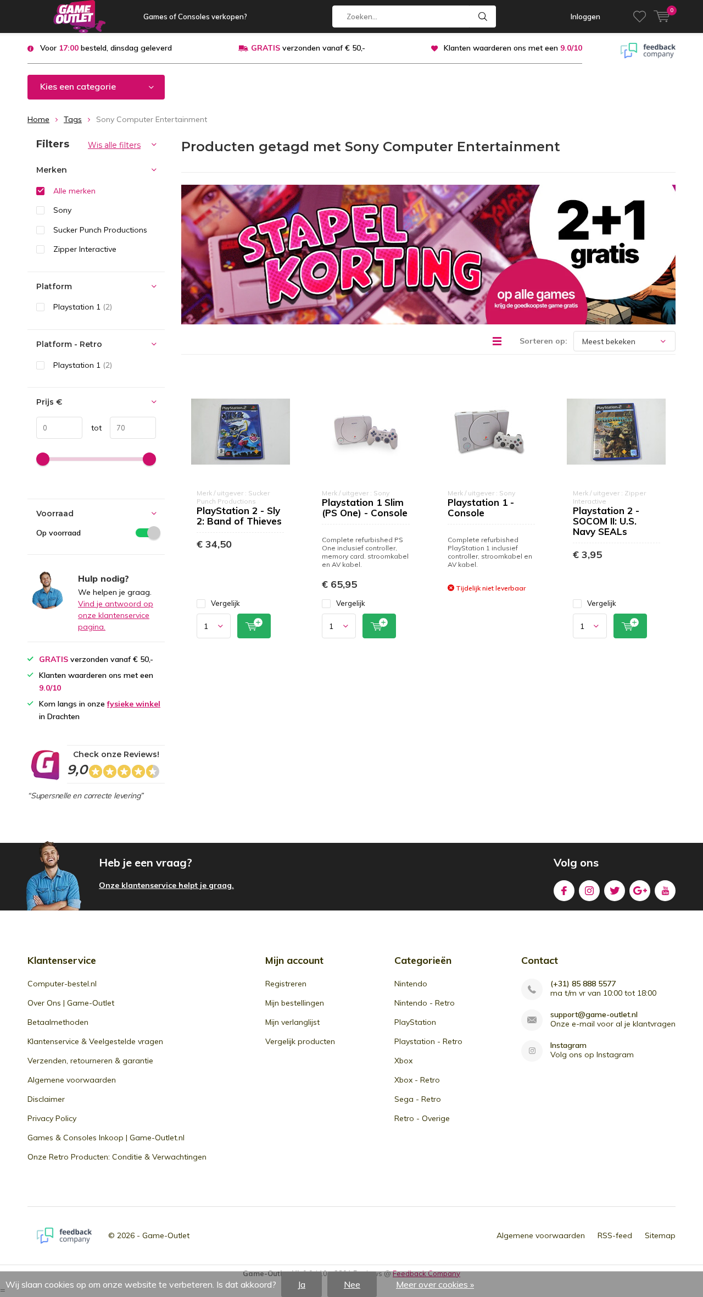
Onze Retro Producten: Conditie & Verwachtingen (117, 1157)
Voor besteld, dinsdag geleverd (106, 48)
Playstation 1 (82, 307)
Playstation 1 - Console (481, 507)
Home (38, 119)
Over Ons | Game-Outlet (70, 1003)
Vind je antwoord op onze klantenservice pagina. (115, 615)
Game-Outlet (165, 1235)
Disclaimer (46, 1099)
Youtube (665, 890)
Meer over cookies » (435, 1284)
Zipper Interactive (84, 249)
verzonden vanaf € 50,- (308, 48)
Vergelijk (225, 603)
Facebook (564, 890)
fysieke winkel (133, 704)
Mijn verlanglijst (292, 1022)
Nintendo (410, 984)
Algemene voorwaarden (71, 1080)
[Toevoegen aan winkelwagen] (254, 626)
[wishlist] (639, 16)
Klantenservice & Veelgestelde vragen (95, 1041)
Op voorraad (58, 533)
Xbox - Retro (417, 1080)
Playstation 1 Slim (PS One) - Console (365, 507)
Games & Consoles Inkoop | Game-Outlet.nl (106, 1138)
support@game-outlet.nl (594, 1014)
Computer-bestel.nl (62, 984)
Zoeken (483, 16)
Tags (73, 119)
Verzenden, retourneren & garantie (90, 1061)
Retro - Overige (422, 1118)
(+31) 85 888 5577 (583, 984)
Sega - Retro (417, 1099)
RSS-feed (615, 1235)
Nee (352, 1284)
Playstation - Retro (428, 1041)
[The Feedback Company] (648, 49)
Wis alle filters (114, 145)
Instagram (589, 890)
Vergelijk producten (300, 1041)
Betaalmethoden (57, 1022)
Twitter (614, 890)
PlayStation (415, 1022)
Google (639, 890)
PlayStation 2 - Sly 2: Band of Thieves (239, 516)
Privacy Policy (51, 1118)
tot (92, 428)
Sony (62, 210)
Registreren (285, 984)
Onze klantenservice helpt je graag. (166, 885)
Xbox (403, 1061)
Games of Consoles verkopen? (195, 16)
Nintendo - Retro (424, 1003)
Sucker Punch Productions (100, 230)
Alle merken (74, 191)
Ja (301, 1284)
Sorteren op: (543, 341)
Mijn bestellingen (294, 1003)
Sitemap (660, 1235)
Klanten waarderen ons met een (513, 48)
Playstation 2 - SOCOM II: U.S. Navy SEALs (606, 521)
